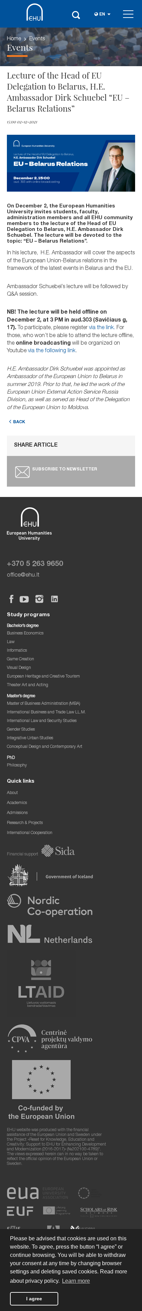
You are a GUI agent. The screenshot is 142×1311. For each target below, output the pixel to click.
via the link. (102, 328)
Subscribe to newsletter (64, 469)
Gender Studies (21, 730)
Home (14, 39)
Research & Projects (25, 823)
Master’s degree (21, 696)
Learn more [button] (76, 1281)
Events (37, 39)
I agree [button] (34, 1298)
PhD (11, 758)
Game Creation (20, 659)
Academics (17, 803)
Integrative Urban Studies (30, 738)
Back (19, 422)
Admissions (17, 813)
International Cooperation (29, 833)
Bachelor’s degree (23, 626)
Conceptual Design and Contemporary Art (44, 747)
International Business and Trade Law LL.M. (46, 712)
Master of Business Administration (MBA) (43, 704)
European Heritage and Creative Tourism (43, 676)
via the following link (51, 351)
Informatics (17, 651)
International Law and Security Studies (42, 721)
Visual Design (19, 668)
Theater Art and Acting (27, 685)
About (12, 793)
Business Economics (25, 633)
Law (10, 642)
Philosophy (17, 765)
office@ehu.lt (23, 575)
